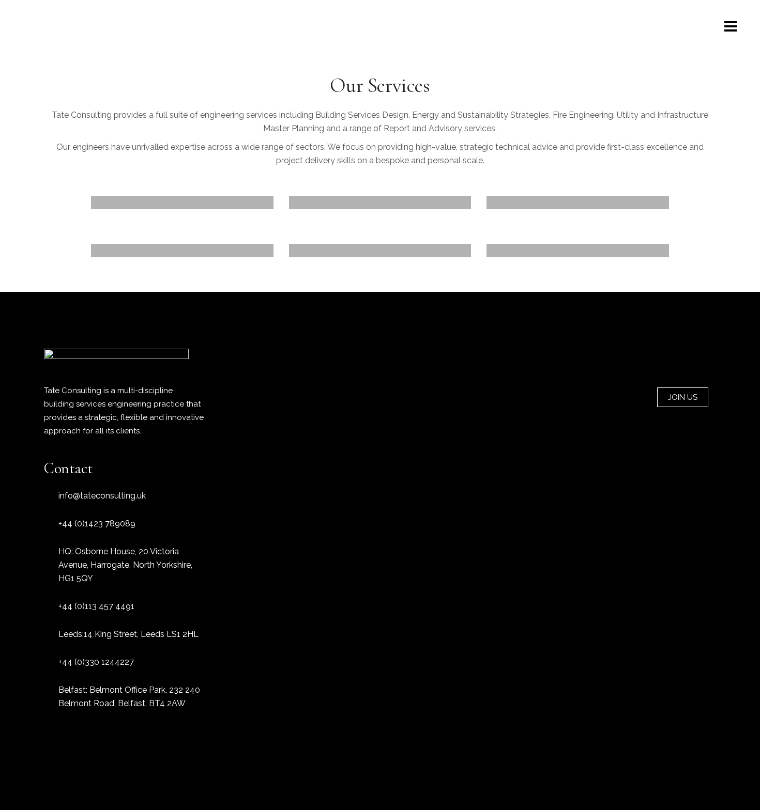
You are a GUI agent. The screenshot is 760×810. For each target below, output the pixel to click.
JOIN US (682, 397)
